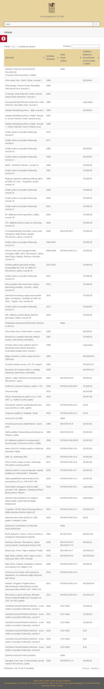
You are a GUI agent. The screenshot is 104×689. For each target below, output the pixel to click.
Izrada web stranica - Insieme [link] (52, 686)
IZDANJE (9, 57)
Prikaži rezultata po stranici (19, 46)
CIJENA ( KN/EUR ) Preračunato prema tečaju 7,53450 (89, 57)
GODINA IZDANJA (50, 57)
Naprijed (94, 668)
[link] (3, 38)
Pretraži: (67, 46)
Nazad (86, 668)
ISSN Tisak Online (63, 57)
